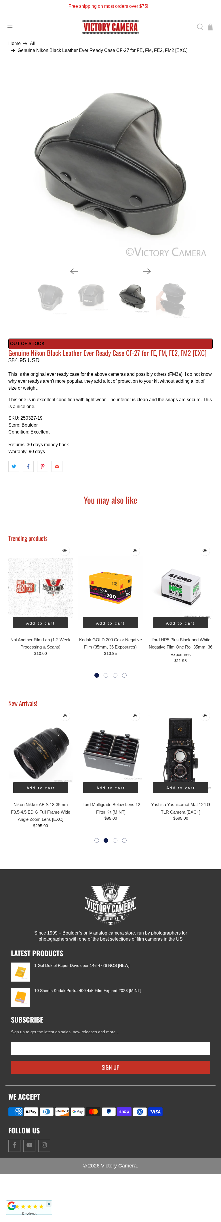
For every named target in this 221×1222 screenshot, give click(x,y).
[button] (96, 709)
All (32, 43)
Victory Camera (119, 1199)
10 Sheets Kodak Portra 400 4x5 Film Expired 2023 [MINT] (87, 1023)
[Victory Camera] (110, 27)
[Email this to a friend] (57, 499)
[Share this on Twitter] (13, 499)
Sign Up (110, 1100)
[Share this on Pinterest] (42, 499)
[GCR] (12, 1206)
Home (14, 43)
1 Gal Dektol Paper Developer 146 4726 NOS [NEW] (81, 998)
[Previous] (74, 304)
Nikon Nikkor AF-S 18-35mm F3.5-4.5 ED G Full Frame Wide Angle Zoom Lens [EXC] (40, 845)
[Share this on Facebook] (28, 499)
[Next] (147, 304)
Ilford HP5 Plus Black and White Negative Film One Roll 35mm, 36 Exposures (180, 680)
